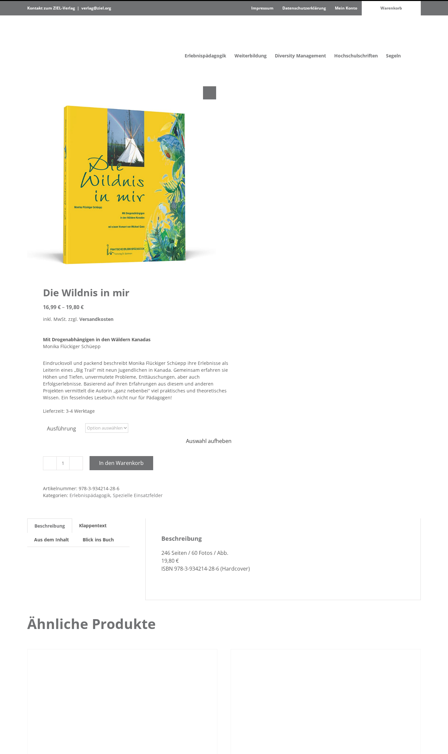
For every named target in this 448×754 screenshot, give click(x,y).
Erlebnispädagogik (90, 495)
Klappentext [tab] (93, 525)
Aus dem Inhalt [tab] (51, 539)
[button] (411, 41)
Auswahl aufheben (209, 441)
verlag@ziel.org (96, 8)
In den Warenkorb (121, 463)
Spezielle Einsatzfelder (138, 495)
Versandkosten (96, 319)
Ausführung (61, 428)
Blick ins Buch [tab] (98, 539)
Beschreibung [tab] (49, 526)
